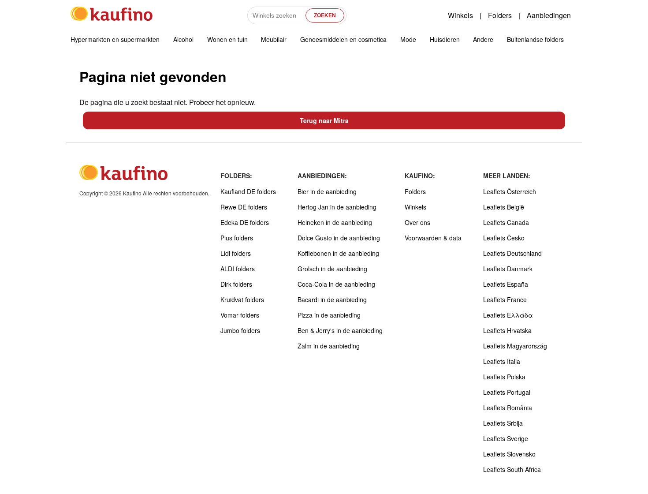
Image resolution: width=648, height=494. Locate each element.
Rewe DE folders (243, 206)
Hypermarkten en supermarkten (115, 39)
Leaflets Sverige (505, 438)
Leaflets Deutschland (512, 253)
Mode (408, 39)
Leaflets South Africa (512, 469)
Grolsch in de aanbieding (332, 268)
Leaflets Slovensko (509, 453)
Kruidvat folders (242, 299)
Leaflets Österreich (509, 191)
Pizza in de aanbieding (329, 315)
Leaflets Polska (504, 376)
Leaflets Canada (506, 222)
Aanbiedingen (549, 15)
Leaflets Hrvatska (507, 330)
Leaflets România (507, 407)
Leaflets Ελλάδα (508, 315)
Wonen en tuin (227, 39)
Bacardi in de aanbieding (332, 299)
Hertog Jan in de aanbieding (337, 206)
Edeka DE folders (244, 222)
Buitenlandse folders (535, 39)
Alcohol (183, 39)
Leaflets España (505, 284)
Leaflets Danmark (508, 268)
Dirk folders (236, 284)
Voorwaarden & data (433, 237)
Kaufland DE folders (248, 191)
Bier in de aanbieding (327, 191)
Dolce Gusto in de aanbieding (339, 237)
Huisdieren (445, 39)
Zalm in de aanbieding (329, 345)
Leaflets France (505, 299)
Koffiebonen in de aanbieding (338, 253)
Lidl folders (235, 253)
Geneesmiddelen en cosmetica (343, 39)
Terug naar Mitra (324, 120)
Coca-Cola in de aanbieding (336, 284)
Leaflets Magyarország (515, 345)
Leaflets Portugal (506, 392)
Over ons (417, 222)
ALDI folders (237, 268)
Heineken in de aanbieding (335, 222)
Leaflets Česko (504, 237)
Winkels (460, 15)
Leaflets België (503, 206)
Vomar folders (239, 315)
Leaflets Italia (501, 361)
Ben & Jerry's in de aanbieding (340, 330)
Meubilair (274, 39)
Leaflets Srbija (503, 423)
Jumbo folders (240, 330)
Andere (483, 39)
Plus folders (236, 237)
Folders (500, 15)
